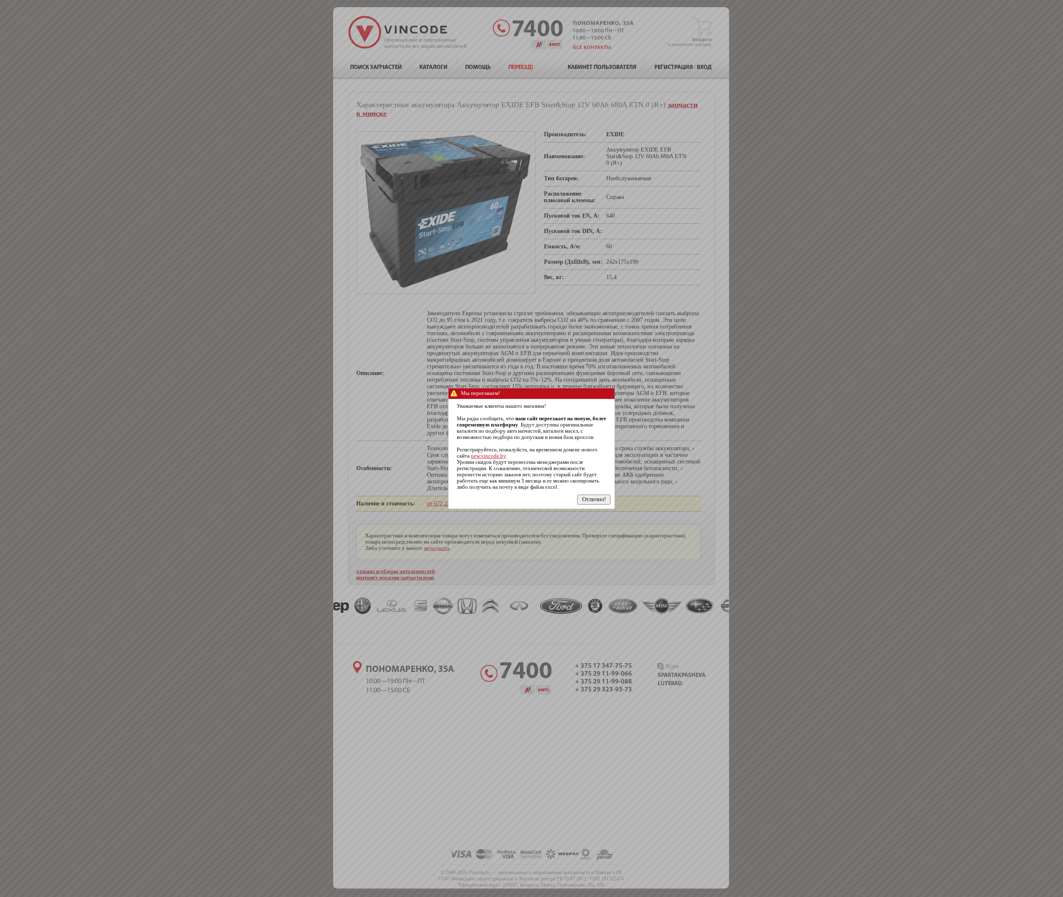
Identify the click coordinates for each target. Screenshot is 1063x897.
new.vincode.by (488, 456)
